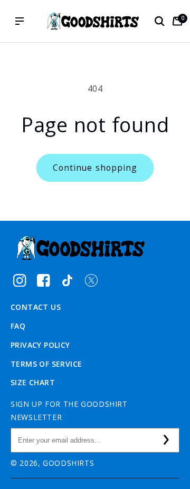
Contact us (36, 307)
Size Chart (33, 382)
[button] (159, 21)
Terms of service (46, 364)
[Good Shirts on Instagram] (20, 280)
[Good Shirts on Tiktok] (67, 280)
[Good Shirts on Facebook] (43, 280)
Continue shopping (95, 167)
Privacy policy (40, 345)
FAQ (18, 326)
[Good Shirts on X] (91, 280)
